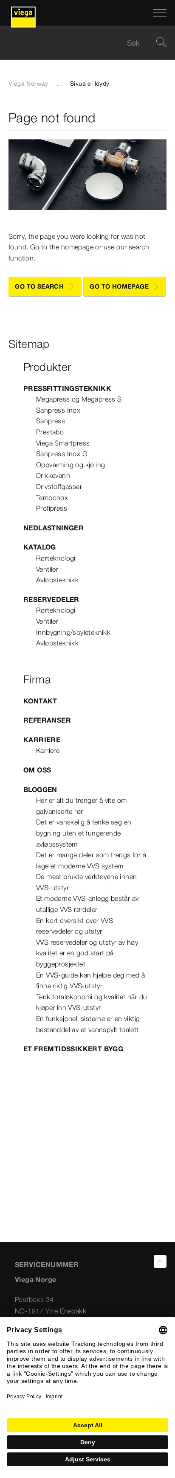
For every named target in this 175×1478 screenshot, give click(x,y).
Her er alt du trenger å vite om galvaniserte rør (81, 806)
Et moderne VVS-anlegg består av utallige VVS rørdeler (87, 904)
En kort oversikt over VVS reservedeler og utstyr (74, 926)
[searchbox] (80, 43)
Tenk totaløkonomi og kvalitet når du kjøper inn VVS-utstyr (91, 1002)
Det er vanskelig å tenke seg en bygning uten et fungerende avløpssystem (83, 833)
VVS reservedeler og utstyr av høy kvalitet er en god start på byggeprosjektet (87, 953)
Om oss (37, 770)
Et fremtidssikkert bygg (73, 1048)
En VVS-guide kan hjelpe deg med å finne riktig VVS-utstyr (90, 980)
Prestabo (50, 432)
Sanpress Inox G (62, 453)
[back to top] (160, 1261)
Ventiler (47, 569)
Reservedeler (51, 599)
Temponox (52, 497)
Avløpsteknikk (57, 580)
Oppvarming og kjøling (70, 464)
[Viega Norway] (23, 13)
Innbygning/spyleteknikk (73, 632)
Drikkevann (53, 475)
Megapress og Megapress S (79, 399)
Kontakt (40, 701)
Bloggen (40, 789)
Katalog (39, 547)
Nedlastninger (53, 528)
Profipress (51, 508)
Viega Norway (28, 83)
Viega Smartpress (63, 443)
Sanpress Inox (58, 410)
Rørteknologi (56, 558)
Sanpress (50, 421)
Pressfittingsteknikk (67, 388)
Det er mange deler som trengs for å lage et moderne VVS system (91, 860)
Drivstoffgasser (59, 486)
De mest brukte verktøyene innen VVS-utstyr (86, 882)
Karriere (41, 739)
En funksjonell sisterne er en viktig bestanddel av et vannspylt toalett (88, 1024)
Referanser (47, 720)
